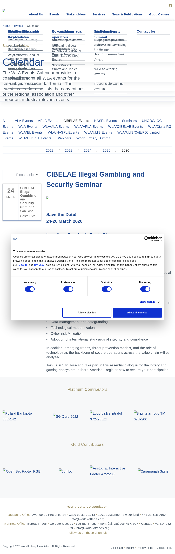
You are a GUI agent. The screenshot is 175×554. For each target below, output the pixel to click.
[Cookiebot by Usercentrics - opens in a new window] (147, 238)
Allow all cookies (137, 312)
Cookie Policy (164, 547)
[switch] (68, 289)
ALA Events (24, 121)
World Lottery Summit (93, 138)
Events (54, 14)
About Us (36, 14)
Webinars (64, 138)
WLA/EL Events (30, 132)
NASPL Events (105, 121)
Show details (147, 301)
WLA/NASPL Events (63, 132)
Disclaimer (117, 547)
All (4, 121)
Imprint (130, 547)
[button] (169, 5)
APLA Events (48, 121)
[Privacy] (39, 264)
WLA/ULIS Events (98, 132)
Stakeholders (76, 14)
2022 (49, 150)
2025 (106, 150)
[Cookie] (23, 264)
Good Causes (159, 14)
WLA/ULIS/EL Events (35, 138)
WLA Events (28, 126)
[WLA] (4, 10)
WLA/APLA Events (88, 126)
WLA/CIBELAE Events (125, 126)
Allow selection (87, 312)
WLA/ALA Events (56, 126)
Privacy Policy (145, 547)
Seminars (129, 121)
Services (98, 14)
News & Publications (127, 14)
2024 (87, 150)
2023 (68, 150)
